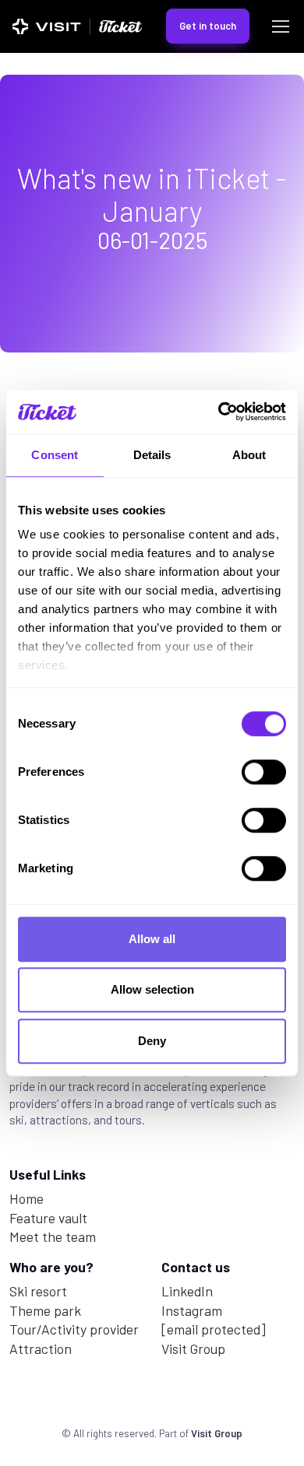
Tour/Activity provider (74, 1329)
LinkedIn (187, 1290)
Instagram (191, 1310)
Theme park (45, 1310)
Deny (152, 1040)
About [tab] (249, 454)
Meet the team (52, 1236)
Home (26, 1198)
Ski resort (38, 1290)
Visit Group (193, 1348)
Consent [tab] (54, 454)
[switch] (264, 771)
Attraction (40, 1348)
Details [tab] (152, 454)
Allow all (152, 938)
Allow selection (152, 989)
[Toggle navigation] (280, 26)
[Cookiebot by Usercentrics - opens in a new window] (218, 412)
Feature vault (48, 1217)
